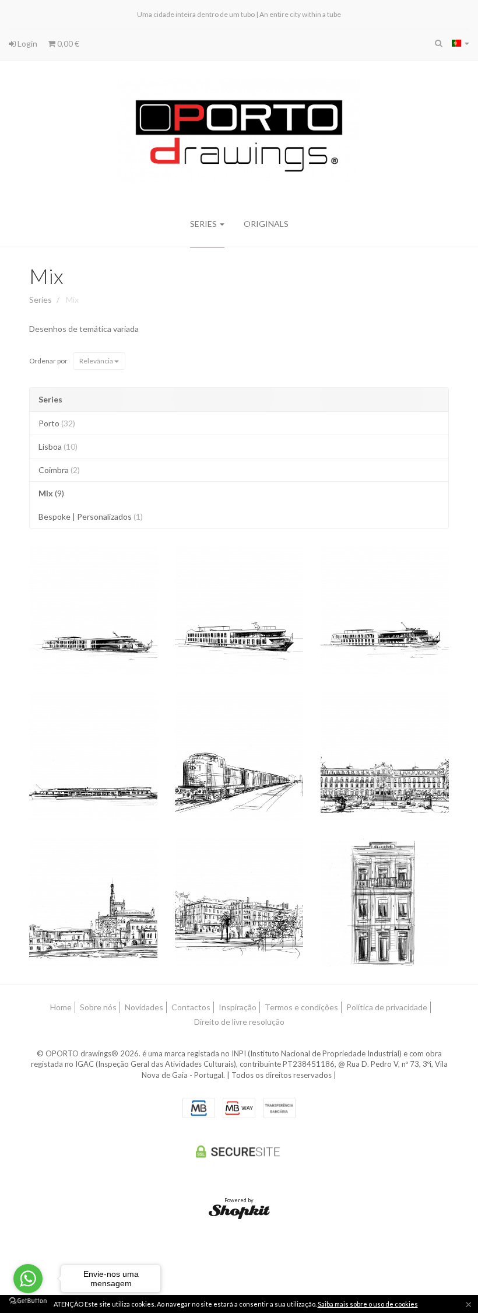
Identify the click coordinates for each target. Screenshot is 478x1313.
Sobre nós (98, 1007)
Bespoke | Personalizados (90, 516)
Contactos (190, 1007)
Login (26, 43)
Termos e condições (301, 1007)
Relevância (96, 360)
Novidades (144, 1007)
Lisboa (58, 446)
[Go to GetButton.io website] (28, 1301)
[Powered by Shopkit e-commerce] (239, 1211)
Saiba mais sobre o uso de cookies (368, 1304)
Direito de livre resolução (239, 1022)
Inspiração (237, 1007)
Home (61, 1007)
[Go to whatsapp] (28, 1278)
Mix (46, 276)
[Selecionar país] (460, 43)
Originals (266, 224)
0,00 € (67, 43)
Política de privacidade (386, 1007)
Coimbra (59, 470)
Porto (56, 423)
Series (204, 224)
